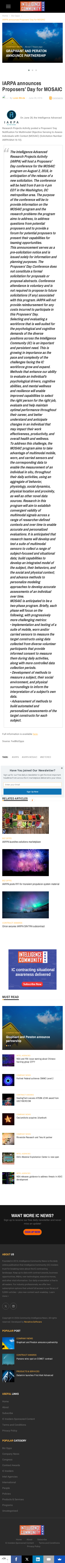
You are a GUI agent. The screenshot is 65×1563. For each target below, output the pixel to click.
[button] (32, 770)
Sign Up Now (32, 791)
